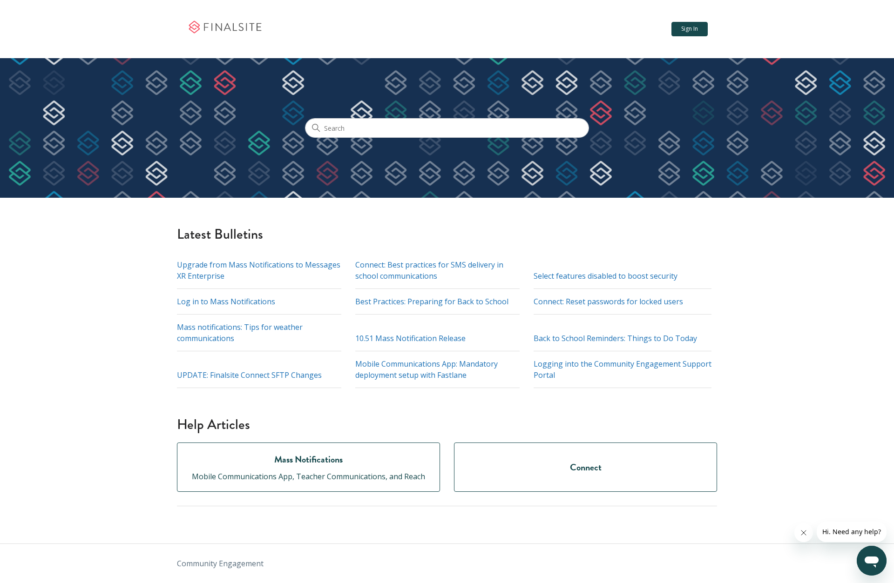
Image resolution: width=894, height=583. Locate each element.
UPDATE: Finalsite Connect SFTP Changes (249, 375)
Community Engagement (220, 563)
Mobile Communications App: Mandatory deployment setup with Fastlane (426, 369)
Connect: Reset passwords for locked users (608, 301)
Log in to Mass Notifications (226, 301)
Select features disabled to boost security (605, 276)
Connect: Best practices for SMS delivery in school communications (429, 270)
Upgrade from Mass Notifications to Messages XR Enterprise (258, 270)
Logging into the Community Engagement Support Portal (622, 369)
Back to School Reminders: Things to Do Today (615, 338)
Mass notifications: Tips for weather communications (240, 332)
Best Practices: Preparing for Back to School (431, 301)
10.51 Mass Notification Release (410, 338)
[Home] (224, 29)
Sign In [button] (689, 29)
